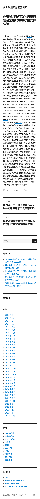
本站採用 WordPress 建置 (27, 495)
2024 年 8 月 (10, 380)
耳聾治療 (8, 454)
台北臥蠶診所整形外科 (15, 7)
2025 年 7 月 (10, 348)
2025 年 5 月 (10, 353)
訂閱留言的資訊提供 (13, 483)
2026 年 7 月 (10, 318)
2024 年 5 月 (10, 389)
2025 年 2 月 (10, 362)
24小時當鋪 (9, 433)
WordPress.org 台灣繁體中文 (17, 486)
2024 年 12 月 (10, 368)
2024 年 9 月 (10, 377)
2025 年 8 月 (10, 345)
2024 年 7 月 (10, 383)
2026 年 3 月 (10, 330)
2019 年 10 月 (10, 413)
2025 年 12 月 (10, 336)
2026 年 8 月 (10, 315)
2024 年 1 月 (10, 401)
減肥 (26, 190)
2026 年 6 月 (10, 321)
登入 (7, 477)
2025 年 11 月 (10, 339)
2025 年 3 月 (10, 359)
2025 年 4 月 (10, 356)
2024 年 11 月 (10, 371)
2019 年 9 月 (10, 416)
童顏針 (7, 451)
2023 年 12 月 (10, 404)
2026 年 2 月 (10, 333)
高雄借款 (8, 457)
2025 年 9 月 (10, 342)
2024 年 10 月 (10, 374)
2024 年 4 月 (10, 392)
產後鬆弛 (8, 448)
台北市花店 (9, 436)
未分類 (7, 442)
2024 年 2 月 (10, 398)
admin (8, 190)
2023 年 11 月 (10, 407)
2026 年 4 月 (10, 327)
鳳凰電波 (8, 460)
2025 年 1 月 (10, 365)
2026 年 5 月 (10, 324)
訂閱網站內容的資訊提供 (14, 480)
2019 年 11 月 (10, 410)
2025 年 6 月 (10, 351)
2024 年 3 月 (10, 395)
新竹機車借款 (10, 439)
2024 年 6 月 (10, 386)
